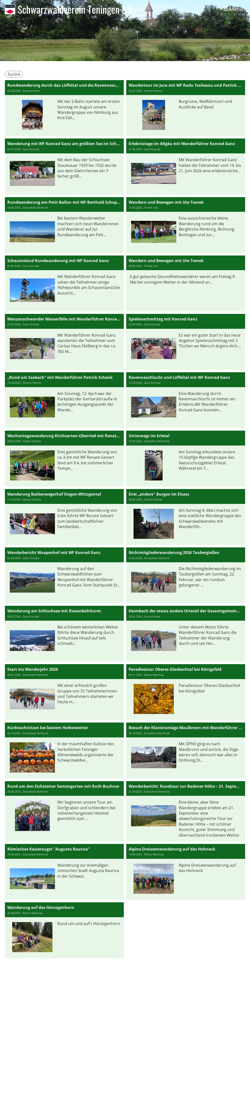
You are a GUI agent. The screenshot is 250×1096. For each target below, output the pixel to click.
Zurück (14, 74)
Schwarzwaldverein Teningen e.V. (76, 9)
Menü (235, 9)
